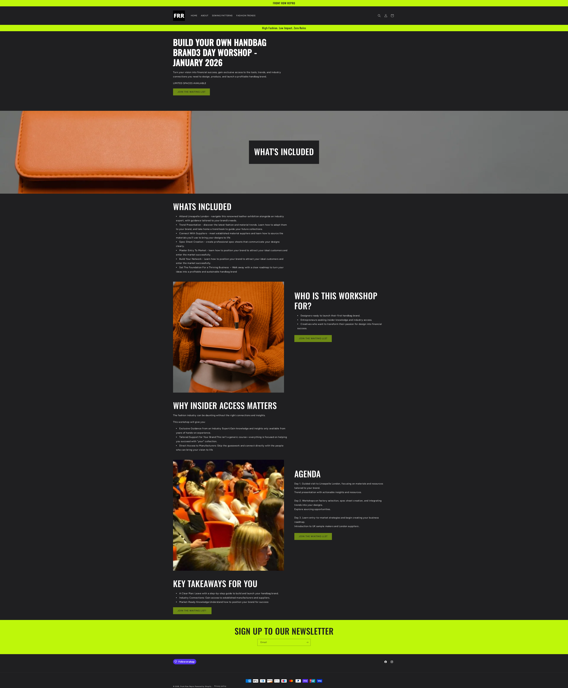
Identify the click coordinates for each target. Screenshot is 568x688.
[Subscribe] (307, 642)
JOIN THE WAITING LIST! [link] (192, 610)
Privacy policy (220, 686)
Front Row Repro (187, 686)
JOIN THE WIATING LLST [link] (313, 536)
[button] (379, 15)
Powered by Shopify (203, 686)
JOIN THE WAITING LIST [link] (191, 92)
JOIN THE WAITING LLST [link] (313, 338)
